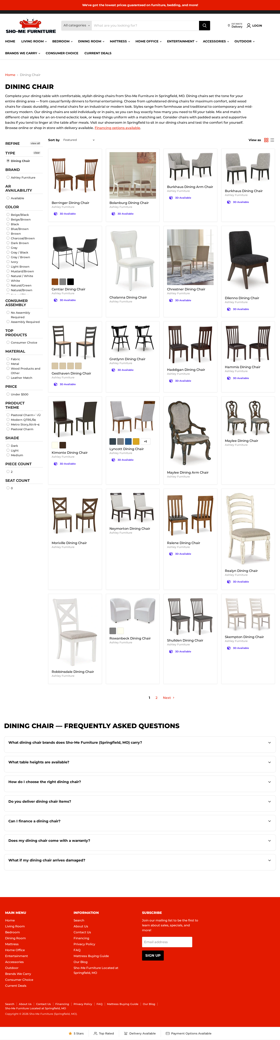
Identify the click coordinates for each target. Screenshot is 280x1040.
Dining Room (90, 41)
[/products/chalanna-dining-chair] (132, 261)
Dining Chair (20, 161)
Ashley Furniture (22, 177)
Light (14, 450)
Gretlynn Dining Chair (127, 359)
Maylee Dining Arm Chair (188, 472)
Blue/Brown (19, 229)
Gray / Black (19, 252)
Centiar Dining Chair (68, 289)
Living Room (32, 41)
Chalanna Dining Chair (128, 297)
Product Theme (15, 405)
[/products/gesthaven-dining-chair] (75, 342)
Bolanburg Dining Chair (129, 203)
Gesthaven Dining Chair (71, 373)
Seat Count (17, 480)
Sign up (152, 955)
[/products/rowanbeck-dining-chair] (132, 611)
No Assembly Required (20, 315)
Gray (13, 248)
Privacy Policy (84, 944)
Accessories (215, 41)
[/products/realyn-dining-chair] (248, 529)
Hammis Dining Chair (243, 367)
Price (11, 386)
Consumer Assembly (16, 303)
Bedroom (61, 41)
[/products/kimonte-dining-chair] (75, 419)
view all (35, 143)
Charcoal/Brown (22, 238)
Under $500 (19, 394)
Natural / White (21, 276)
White (15, 281)
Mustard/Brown (22, 271)
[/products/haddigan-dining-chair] (190, 345)
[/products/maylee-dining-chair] (248, 418)
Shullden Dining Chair (185, 640)
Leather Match (21, 378)
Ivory (14, 262)
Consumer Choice (62, 53)
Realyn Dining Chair (241, 571)
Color (12, 207)
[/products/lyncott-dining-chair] (132, 418)
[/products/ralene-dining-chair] (190, 515)
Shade (12, 438)
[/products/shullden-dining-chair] (190, 616)
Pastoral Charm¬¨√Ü (25, 415)
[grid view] (266, 140)
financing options (45, 831)
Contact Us (82, 932)
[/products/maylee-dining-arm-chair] (190, 434)
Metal (14, 364)
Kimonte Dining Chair (70, 453)
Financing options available (117, 128)
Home (10, 41)
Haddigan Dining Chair (186, 370)
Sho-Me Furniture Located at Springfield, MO (35, 1008)
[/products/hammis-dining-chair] (248, 344)
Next (167, 698)
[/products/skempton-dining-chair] (248, 615)
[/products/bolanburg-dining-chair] (132, 175)
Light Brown (20, 266)
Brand (12, 169)
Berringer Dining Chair (70, 203)
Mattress (119, 41)
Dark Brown (19, 243)
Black (14, 224)
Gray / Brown (20, 257)
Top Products (16, 332)
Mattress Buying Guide (91, 956)
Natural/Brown (21, 290)
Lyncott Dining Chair (126, 449)
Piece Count (18, 464)
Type (10, 153)
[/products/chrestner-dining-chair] (190, 257)
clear (37, 152)
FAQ (77, 950)
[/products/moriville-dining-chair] (75, 515)
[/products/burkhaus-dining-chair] (248, 169)
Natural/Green (21, 285)
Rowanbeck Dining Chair (130, 638)
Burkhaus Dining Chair (244, 191)
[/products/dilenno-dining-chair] (248, 261)
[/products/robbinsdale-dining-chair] (75, 632)
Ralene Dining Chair (183, 543)
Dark (14, 446)
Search (79, 920)
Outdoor (243, 41)
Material (15, 351)
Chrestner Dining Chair (186, 289)
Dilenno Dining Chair (242, 298)
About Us (81, 926)
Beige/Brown (20, 219)
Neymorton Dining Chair (129, 529)
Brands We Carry (21, 53)
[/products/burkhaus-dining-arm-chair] (190, 167)
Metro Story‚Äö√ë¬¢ (25, 424)
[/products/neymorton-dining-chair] (132, 508)
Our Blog (81, 962)
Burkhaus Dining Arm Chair (190, 187)
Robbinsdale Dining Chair (73, 672)
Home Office (147, 41)
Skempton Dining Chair (244, 637)
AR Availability (18, 188)
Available (17, 198)
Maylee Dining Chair (241, 441)
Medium (16, 455)
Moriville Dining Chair (69, 543)
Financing (81, 938)
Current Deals (98, 53)
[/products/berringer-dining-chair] (75, 175)
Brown (15, 233)
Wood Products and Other (25, 371)
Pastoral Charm (21, 429)
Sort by (54, 140)
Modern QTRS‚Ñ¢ (23, 420)
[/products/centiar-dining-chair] (75, 252)
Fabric (15, 359)
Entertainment (181, 41)
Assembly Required (25, 322)
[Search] (204, 25)
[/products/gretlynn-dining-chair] (132, 340)
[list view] (272, 140)
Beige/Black (19, 215)
